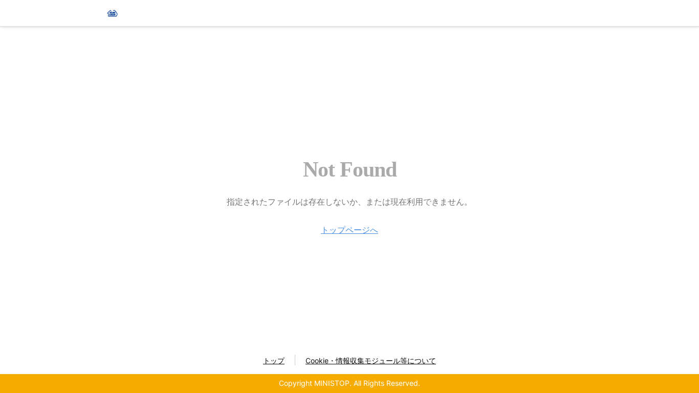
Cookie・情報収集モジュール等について (370, 360)
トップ (274, 360)
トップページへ (349, 230)
